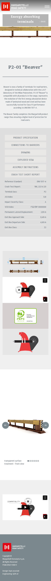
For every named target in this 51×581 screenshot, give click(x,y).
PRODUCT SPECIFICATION (25, 137)
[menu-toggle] (47, 6)
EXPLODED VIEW (26, 159)
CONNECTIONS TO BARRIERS (25, 145)
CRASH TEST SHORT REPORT (25, 174)
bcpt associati (14, 571)
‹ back (43, 22)
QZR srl (15, 574)
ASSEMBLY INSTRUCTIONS (25, 167)
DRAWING (25, 152)
